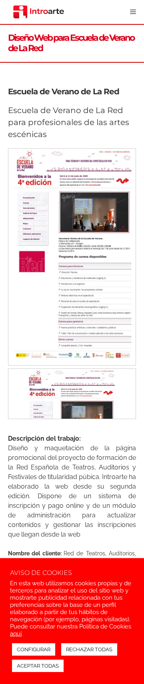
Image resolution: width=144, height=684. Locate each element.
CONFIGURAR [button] (33, 649)
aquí (16, 633)
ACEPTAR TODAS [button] (38, 666)
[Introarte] (39, 12)
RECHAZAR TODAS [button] (89, 649)
